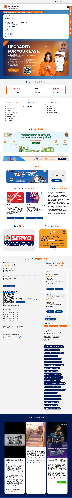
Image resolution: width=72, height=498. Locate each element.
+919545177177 (50, 283)
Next (45, 206)
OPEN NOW (22, 31)
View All (18, 286)
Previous (4, 206)
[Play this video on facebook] (14, 440)
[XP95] (34, 197)
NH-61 (45, 326)
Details (59, 289)
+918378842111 (50, 306)
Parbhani (30, 12)
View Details (56, 180)
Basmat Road (62, 326)
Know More (15, 218)
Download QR (20, 302)
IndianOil (48, 271)
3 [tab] (32, 150)
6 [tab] (39, 150)
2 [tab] (30, 150)
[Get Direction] (20, 337)
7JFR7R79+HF (7, 336)
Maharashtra (21, 12)
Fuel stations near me (10, 12)
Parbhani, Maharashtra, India (10, 337)
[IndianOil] (11, 7)
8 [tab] (43, 150)
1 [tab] (28, 150)
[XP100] (15, 197)
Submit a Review (9, 286)
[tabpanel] (36, 58)
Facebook (9, 36)
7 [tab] (41, 150)
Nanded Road (53, 326)
